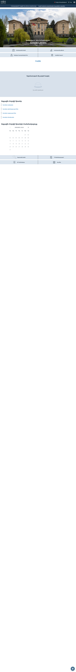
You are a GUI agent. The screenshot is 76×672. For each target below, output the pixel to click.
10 (10, 140)
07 (22, 137)
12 (16, 140)
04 (13, 137)
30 (28, 146)
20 (19, 143)
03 (10, 137)
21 (22, 143)
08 (25, 137)
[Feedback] (73, 669)
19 (16, 143)
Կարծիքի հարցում (59, 55)
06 (19, 137)
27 (19, 146)
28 (22, 146)
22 (25, 143)
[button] (28, 127)
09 (28, 137)
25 (13, 146)
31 (10, 149)
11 (13, 140)
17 (10, 143)
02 (28, 134)
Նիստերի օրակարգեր (8, 105)
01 (25, 134)
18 (13, 143)
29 (25, 146)
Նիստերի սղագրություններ (9, 113)
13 (19, 140)
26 (16, 146)
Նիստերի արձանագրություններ (10, 109)
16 (28, 140)
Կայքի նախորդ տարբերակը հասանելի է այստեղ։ (51, 6)
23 (28, 143)
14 (22, 140)
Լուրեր (38, 60)
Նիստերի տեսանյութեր (8, 117)
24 (10, 146)
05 (16, 137)
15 (25, 140)
